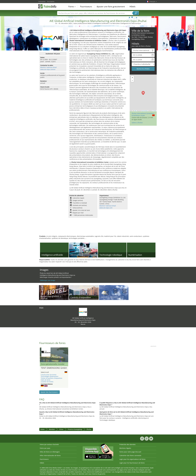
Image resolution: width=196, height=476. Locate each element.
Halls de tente (45, 380)
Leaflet (135, 110)
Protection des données (127, 444)
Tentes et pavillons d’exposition (51, 378)
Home (42, 429)
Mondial (52, 429)
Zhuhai (89, 429)
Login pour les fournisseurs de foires (132, 463)
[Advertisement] (98, 228)
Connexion (42, 1)
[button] (143, 93)
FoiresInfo (48, 6)
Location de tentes (47, 382)
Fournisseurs (86, 6)
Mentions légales (125, 448)
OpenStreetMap (145, 110)
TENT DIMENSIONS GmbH (54, 368)
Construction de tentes (48, 375)
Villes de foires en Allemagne (50, 452)
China (61, 429)
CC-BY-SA (154, 110)
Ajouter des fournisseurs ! (49, 392)
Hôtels (132, 6)
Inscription (50, 1)
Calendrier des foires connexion (130, 455)
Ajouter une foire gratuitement (111, 6)
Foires (71, 6)
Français (153, 1)
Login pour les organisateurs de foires (132, 459)
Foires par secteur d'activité (49, 444)
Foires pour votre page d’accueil (130, 452)
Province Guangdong (75, 429)
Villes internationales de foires (50, 455)
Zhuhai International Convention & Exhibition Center (143, 114)
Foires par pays (45, 448)
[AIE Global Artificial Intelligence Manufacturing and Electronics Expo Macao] (83, 312)
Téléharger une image (47, 280)
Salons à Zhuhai (137, 123)
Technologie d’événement (49, 376)
